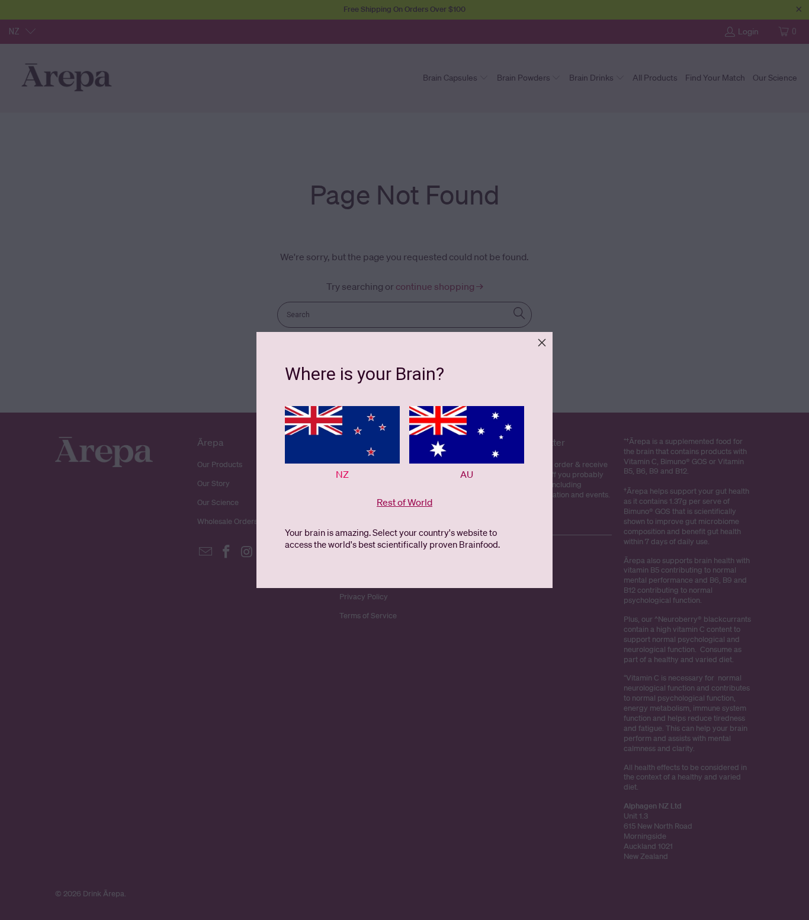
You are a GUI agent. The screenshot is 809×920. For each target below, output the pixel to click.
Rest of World (404, 502)
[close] (542, 342)
